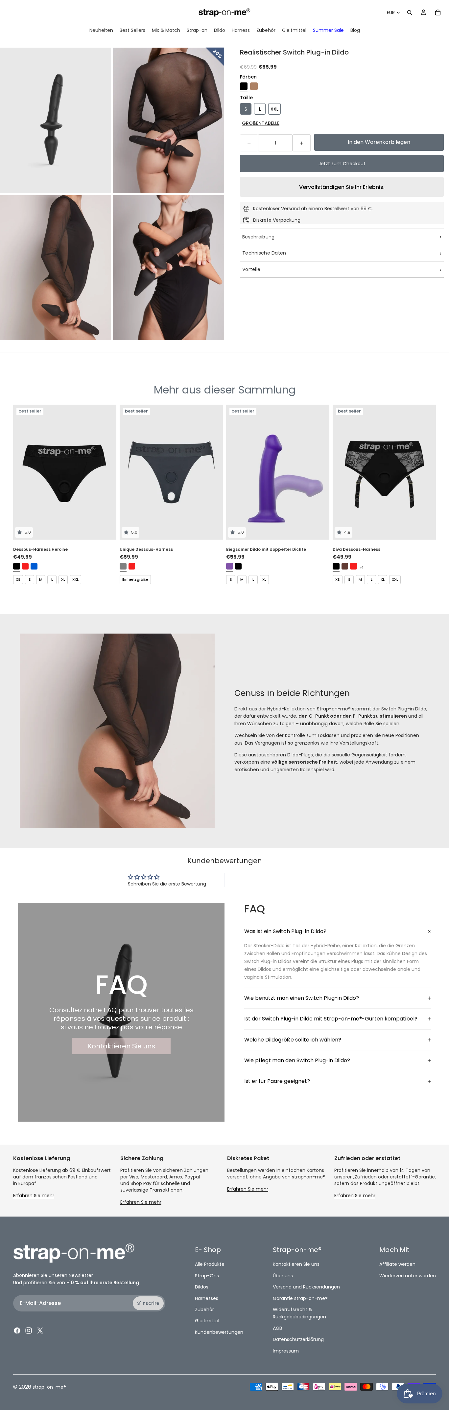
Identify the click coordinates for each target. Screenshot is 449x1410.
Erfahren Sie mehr (33, 1195)
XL (63, 579)
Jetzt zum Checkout (342, 163)
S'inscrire (148, 1303)
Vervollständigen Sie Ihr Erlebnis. (342, 187)
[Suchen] (409, 12)
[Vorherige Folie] (23, 472)
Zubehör (204, 1309)
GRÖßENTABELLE (260, 123)
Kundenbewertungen (219, 1332)
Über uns (283, 1275)
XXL (75, 579)
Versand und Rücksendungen (306, 1287)
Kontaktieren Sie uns (121, 1046)
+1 (362, 568)
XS (18, 579)
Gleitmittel (207, 1320)
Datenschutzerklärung (298, 1339)
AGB (277, 1328)
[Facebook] (17, 1330)
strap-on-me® (49, 1387)
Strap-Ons (207, 1275)
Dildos (201, 1287)
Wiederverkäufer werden (407, 1275)
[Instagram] (29, 1330)
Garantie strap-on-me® (300, 1298)
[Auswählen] (106, 529)
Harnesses (206, 1298)
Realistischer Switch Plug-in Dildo (294, 52)
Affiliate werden (397, 1264)
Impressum (286, 1350)
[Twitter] (40, 1330)
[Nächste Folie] (106, 472)
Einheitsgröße (135, 579)
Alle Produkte (210, 1264)
